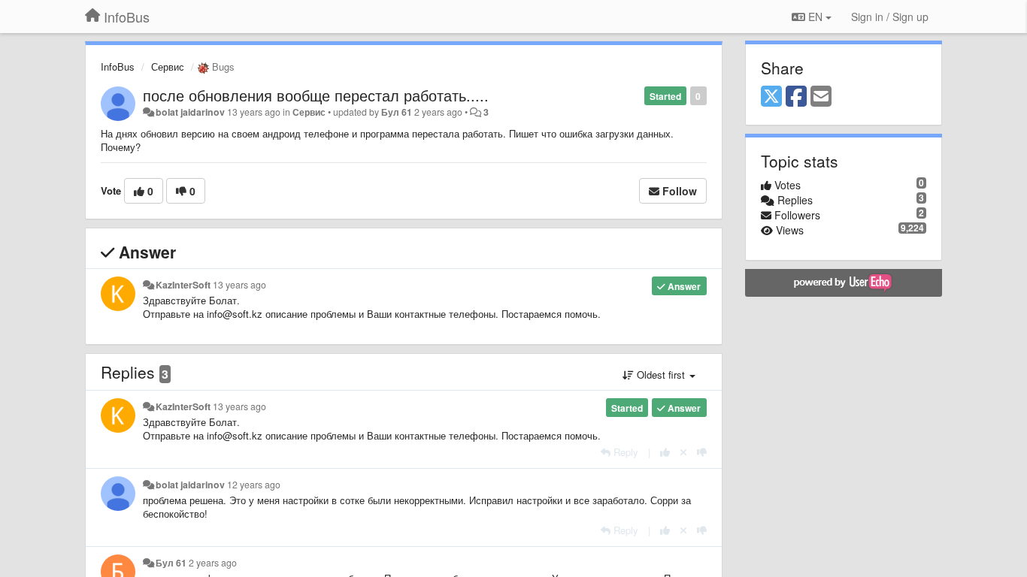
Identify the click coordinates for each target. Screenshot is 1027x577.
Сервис (167, 66)
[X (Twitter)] (771, 97)
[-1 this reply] (702, 452)
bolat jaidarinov (190, 112)
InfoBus (118, 66)
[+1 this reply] (665, 452)
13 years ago (239, 285)
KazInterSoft (183, 285)
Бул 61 (396, 112)
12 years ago (253, 484)
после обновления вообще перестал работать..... (316, 95)
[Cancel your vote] (683, 452)
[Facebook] (796, 97)
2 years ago (213, 562)
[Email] (821, 97)
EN (815, 16)
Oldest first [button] (661, 374)
